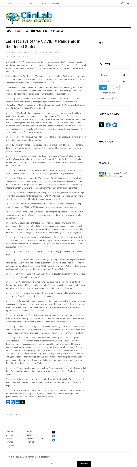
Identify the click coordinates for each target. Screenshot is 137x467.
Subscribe (83, 463)
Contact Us (57, 31)
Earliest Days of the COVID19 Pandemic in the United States (43, 44)
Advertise (33, 3)
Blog (17, 31)
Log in (103, 87)
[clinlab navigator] (29, 17)
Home (8, 31)
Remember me (108, 92)
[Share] (122, 3)
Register (114, 87)
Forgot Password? (106, 98)
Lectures (44, 3)
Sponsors (9, 3)
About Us (21, 3)
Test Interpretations (36, 31)
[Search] (128, 3)
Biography (56, 3)
